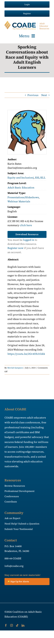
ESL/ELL (40, 177)
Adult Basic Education (21, 187)
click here (26, 225)
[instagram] (11, 625)
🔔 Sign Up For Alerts (18, 581)
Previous (32, 95)
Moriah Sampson (15, 367)
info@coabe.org (13, 566)
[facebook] (5, 625)
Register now (15, 248)
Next (44, 95)
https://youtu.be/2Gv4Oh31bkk (26, 354)
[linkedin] (23, 625)
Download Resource (27, 234)
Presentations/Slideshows (23, 197)
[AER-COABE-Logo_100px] (27, 22)
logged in (28, 240)
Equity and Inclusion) (21, 177)
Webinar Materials (19, 201)
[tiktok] (17, 625)
